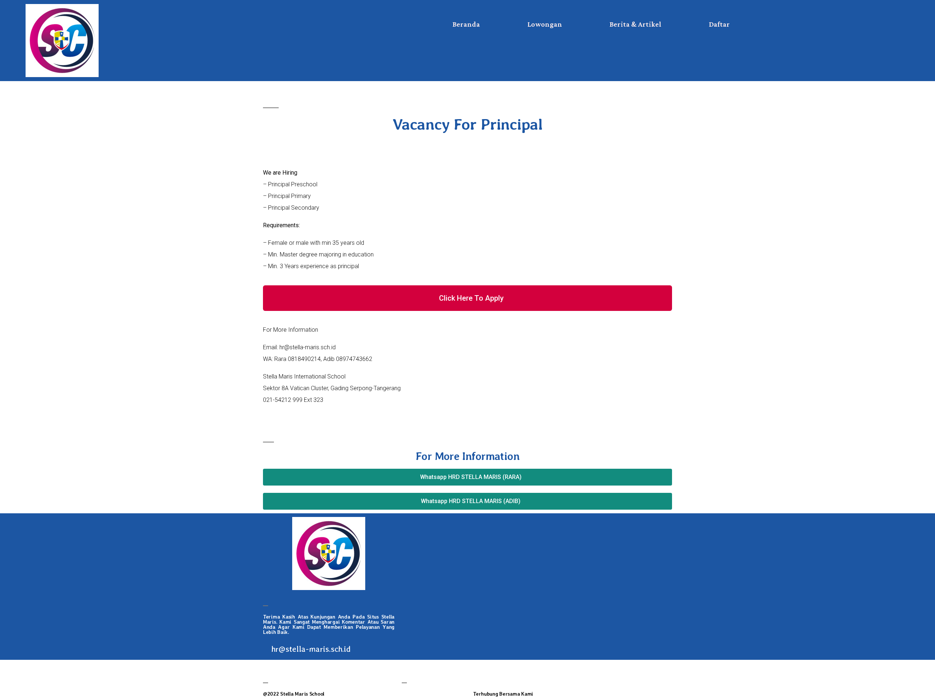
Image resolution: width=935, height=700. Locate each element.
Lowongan (544, 24)
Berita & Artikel (635, 24)
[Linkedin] (565, 676)
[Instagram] (592, 676)
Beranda (466, 24)
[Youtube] (647, 676)
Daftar (719, 24)
